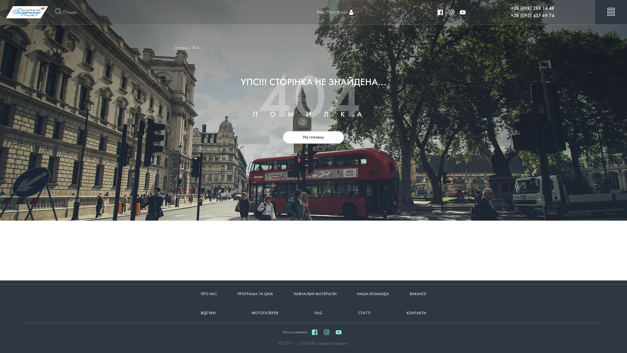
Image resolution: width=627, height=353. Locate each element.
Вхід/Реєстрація (332, 12)
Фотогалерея (265, 313)
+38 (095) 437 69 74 (532, 15)
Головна (181, 48)
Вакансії (418, 294)
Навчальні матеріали (315, 294)
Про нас (209, 294)
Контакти (416, 313)
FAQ (318, 313)
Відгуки (208, 313)
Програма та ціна (255, 294)
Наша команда (373, 294)
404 (195, 48)
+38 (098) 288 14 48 (532, 8)
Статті (364, 313)
